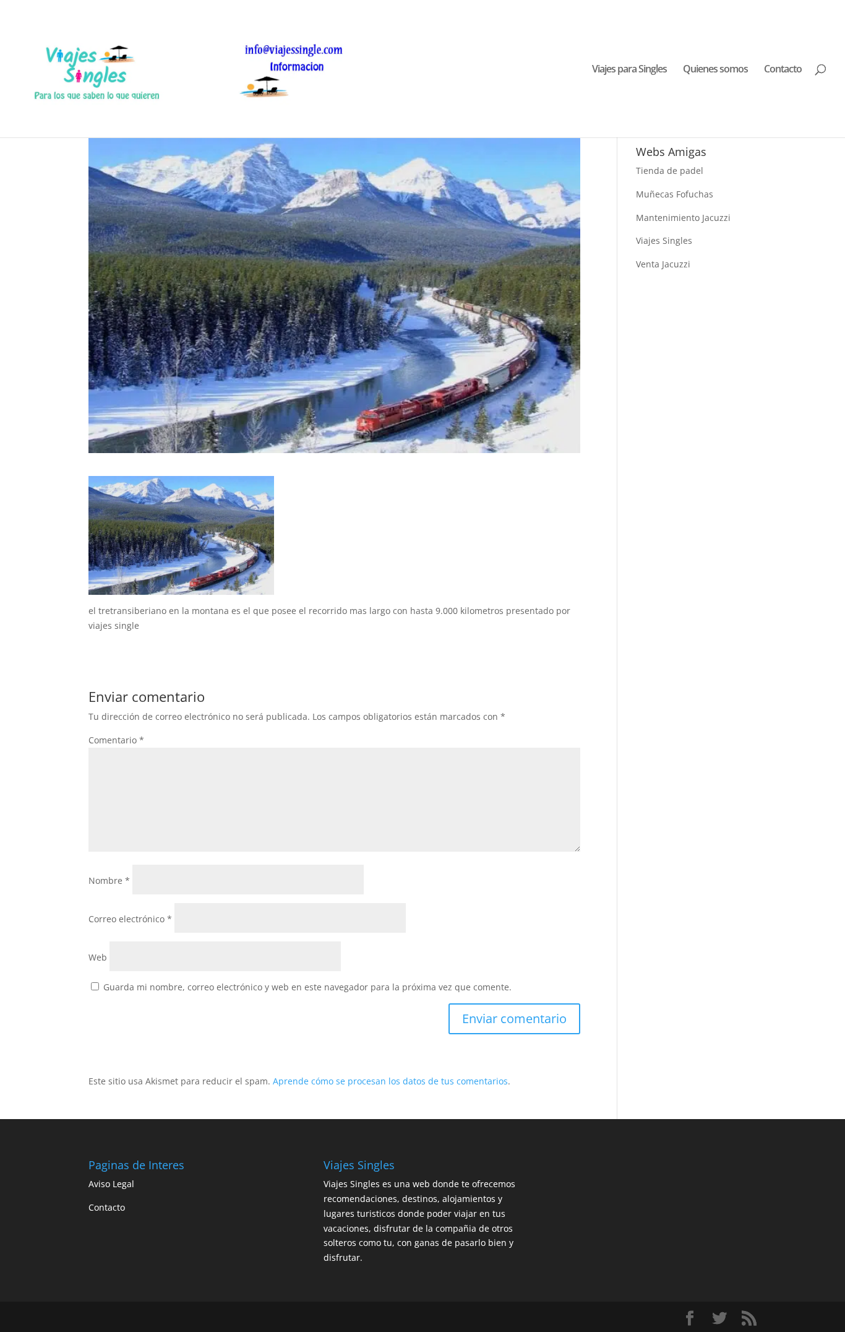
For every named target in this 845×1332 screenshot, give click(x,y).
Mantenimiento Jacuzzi (683, 217)
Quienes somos (715, 70)
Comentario (116, 740)
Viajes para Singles (629, 70)
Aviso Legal (111, 1184)
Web (97, 957)
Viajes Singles (664, 240)
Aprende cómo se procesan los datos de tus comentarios (390, 1081)
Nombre (109, 880)
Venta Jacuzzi (663, 264)
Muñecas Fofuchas (674, 194)
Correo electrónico (130, 919)
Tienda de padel (669, 170)
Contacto (783, 70)
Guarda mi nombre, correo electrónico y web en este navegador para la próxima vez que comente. (307, 987)
